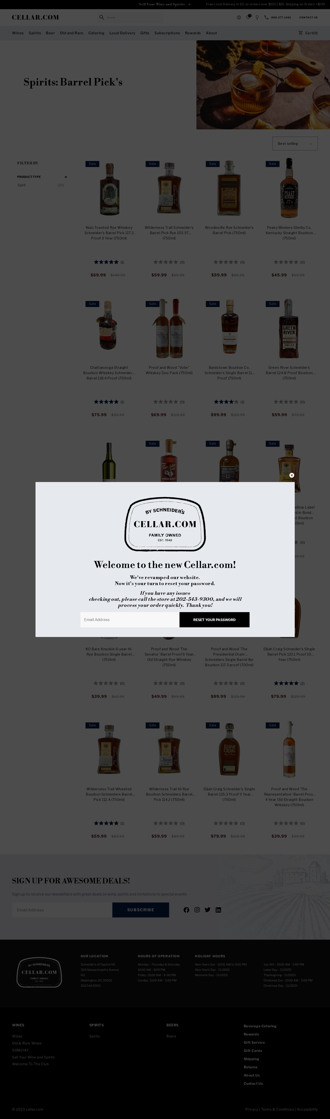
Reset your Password (214, 620)
